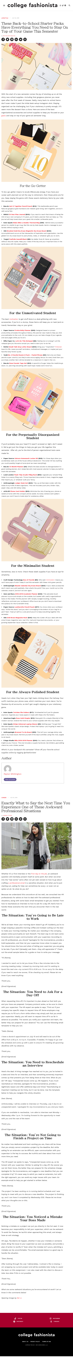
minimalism (50, 580)
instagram (56, 1318)
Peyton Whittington (9, 35)
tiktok (20, 1318)
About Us (25, 1341)
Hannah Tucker (7, 815)
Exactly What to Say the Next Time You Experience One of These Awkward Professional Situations (35, 807)
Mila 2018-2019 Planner (23, 740)
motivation (13, 319)
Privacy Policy (35, 1341)
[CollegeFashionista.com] (32, 5)
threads (56, 1321)
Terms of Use (46, 1341)
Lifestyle (4, 18)
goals (3, 116)
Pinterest (58, 347)
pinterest (20, 1321)
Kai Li (19, 1298)
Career (3, 797)
